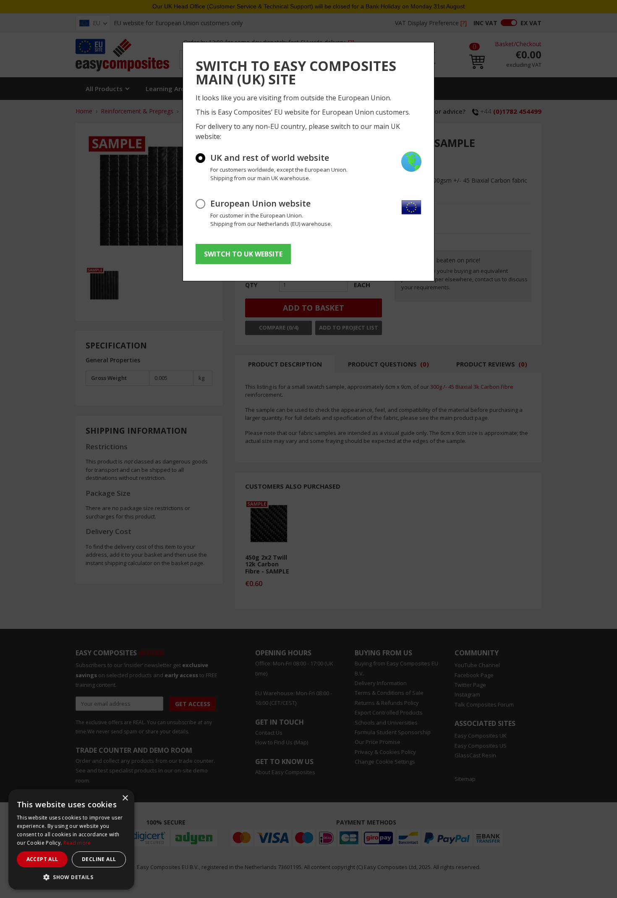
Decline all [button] (99, 859)
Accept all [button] (42, 859)
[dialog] (71, 839)
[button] (71, 877)
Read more (77, 842)
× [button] (125, 798)
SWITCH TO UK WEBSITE (243, 254)
